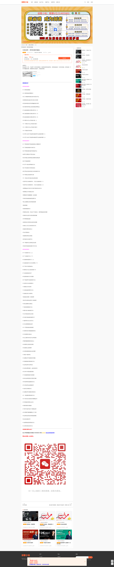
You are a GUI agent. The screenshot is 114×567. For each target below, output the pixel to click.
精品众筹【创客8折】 (44, 522)
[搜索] (85, 2)
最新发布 (36, 2)
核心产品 (41, 2)
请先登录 (64, 58)
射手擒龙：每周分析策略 (86, 89)
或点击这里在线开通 (50, 432)
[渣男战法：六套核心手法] (78, 52)
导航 (58, 554)
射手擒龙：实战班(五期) (86, 98)
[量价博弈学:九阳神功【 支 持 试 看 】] (78, 86)
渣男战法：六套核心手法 (86, 50)
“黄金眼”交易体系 (45, 542)
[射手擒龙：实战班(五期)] (78, 100)
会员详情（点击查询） (33, 561)
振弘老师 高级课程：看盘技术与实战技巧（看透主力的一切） (60, 504)
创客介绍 (58, 2)
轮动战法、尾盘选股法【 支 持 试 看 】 (46, 525)
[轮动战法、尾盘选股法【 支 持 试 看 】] (47, 516)
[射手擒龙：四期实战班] (78, 95)
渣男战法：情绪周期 (29, 524)
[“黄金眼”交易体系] (47, 534)
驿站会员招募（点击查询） (28, 436)
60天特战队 (25, 504)
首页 (32, 2)
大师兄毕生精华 (28, 542)
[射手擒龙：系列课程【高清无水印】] (78, 105)
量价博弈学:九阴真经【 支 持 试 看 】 (64, 543)
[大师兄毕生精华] (30, 534)
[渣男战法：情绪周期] (30, 516)
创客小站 (24, 2)
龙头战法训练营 (62, 524)
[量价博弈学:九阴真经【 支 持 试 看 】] (64, 534)
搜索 (77, 554)
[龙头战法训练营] (64, 516)
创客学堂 (53, 2)
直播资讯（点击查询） (33, 563)
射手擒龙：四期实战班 (86, 94)
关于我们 (40, 556)
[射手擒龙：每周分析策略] (78, 91)
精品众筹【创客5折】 (38, 52)
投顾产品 (47, 2)
